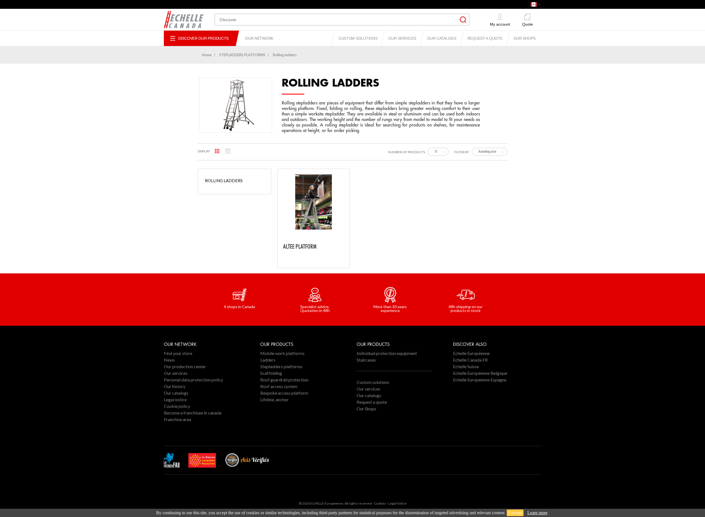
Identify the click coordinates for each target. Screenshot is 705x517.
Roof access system (278, 386)
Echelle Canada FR (470, 359)
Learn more (537, 512)
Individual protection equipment (387, 353)
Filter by (461, 152)
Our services (402, 38)
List (228, 151)
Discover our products (203, 38)
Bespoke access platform (284, 392)
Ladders (267, 359)
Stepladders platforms (281, 366)
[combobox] (438, 152)
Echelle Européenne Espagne (479, 379)
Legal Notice (397, 503)
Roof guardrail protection (284, 379)
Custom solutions (358, 38)
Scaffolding (271, 373)
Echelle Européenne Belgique (480, 373)
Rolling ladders (224, 180)
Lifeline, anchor (274, 399)
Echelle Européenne (471, 353)
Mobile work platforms (282, 353)
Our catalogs (441, 38)
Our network (259, 38)
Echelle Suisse (466, 366)
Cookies (380, 503)
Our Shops (525, 38)
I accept (515, 512)
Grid (217, 151)
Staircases (366, 359)
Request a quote (485, 38)
